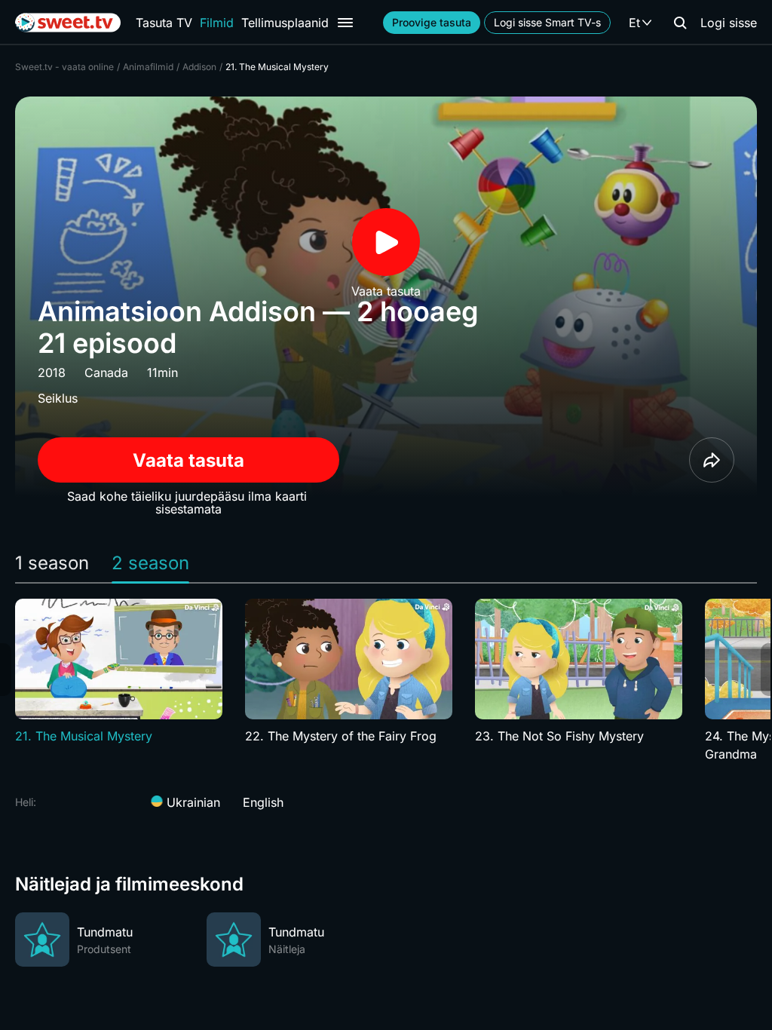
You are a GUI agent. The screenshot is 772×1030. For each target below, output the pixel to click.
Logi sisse (728, 22)
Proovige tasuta (431, 22)
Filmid (217, 22)
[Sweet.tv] (68, 22)
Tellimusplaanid (285, 22)
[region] (386, 681)
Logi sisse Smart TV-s (547, 22)
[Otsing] (680, 22)
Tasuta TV (164, 22)
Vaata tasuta (188, 460)
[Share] (711, 460)
